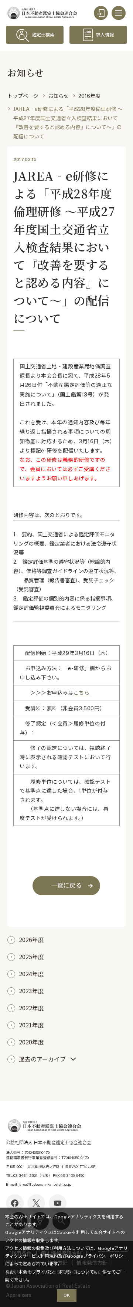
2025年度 (31, 956)
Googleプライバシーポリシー (97, 1256)
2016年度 (89, 96)
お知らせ (58, 96)
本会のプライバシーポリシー (47, 1272)
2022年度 (31, 1007)
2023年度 (31, 990)
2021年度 (31, 1024)
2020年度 (31, 1041)
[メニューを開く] (118, 13)
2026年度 (31, 939)
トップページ (22, 96)
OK (67, 1295)
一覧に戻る (66, 885)
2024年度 (31, 973)
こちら (82, 693)
